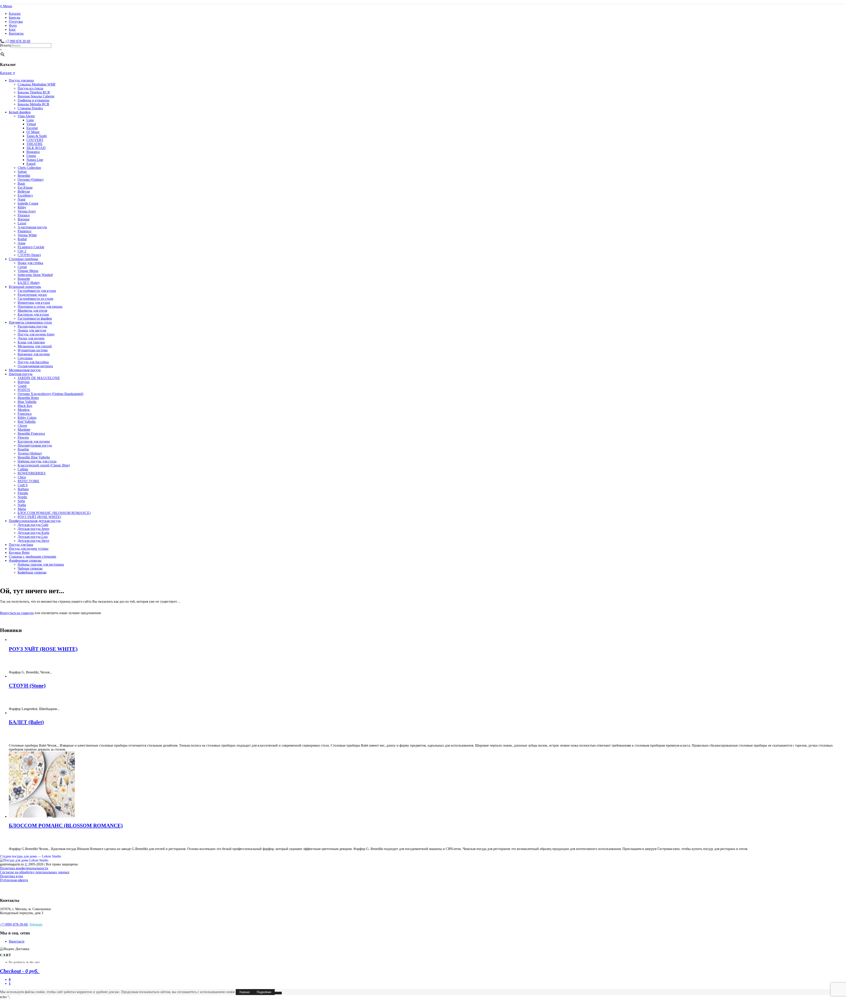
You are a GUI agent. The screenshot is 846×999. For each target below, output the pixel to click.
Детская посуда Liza (33, 537)
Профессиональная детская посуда (35, 521)
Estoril (30, 164)
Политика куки (11, 876)
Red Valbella (26, 421)
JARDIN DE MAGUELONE (39, 378)
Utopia (31, 156)
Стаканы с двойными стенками (32, 556)
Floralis (23, 493)
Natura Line (34, 160)
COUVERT (34, 140)
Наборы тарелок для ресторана (41, 564)
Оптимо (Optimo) (30, 179)
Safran (22, 171)
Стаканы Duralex (30, 108)
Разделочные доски (32, 294)
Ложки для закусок (32, 330)
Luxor (22, 223)
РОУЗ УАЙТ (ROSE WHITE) (39, 517)
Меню (6, 6)
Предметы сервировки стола (30, 322)
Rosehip (23, 449)
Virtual (31, 124)
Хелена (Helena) (30, 453)
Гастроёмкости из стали (35, 298)
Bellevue (24, 191)
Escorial (32, 128)
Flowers (23, 437)
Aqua (21, 243)
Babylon (24, 382)
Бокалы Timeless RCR (34, 92)
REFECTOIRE (28, 481)
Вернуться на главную (17, 613)
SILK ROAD (36, 148)
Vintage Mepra (28, 271)
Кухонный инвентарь (25, 287)
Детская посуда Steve (33, 540)
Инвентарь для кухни (34, 302)
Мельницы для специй (35, 346)
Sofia (21, 501)
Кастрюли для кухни (33, 314)
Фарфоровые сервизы (25, 560)
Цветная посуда (20, 374)
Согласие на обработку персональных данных (34, 872)
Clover (22, 425)
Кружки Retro (19, 552)
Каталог (15, 13)
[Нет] (278, 993)
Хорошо (244, 992)
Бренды (14, 17)
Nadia (22, 505)
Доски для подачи (31, 338)
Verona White (27, 235)
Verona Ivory (27, 211)
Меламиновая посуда (25, 370)
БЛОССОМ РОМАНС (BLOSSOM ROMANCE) (54, 513)
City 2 (22, 251)
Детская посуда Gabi (33, 525)
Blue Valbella (27, 402)
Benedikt (24, 175)
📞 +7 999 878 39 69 (15, 41)
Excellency (25, 195)
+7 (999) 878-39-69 (14, 924)
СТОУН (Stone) (29, 255)
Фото (13, 25)
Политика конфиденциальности (24, 868)
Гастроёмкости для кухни (37, 291)
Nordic (22, 497)
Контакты (16, 33)
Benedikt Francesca (31, 433)
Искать (5, 45)
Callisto (23, 469)
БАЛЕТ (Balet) (28, 283)
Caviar (22, 267)
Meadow (24, 410)
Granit (22, 386)
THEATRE (34, 144)
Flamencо (24, 231)
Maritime (24, 429)
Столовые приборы (23, 259)
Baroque (24, 219)
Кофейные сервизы (32, 572)
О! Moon (32, 132)
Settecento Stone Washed (35, 275)
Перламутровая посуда (35, 445)
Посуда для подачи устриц (28, 548)
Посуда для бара (21, 544)
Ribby (22, 207)
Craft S (23, 485)
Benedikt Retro (28, 398)
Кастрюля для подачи (34, 441)
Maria (22, 509)
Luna (30, 120)
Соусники (25, 358)
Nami (21, 199)
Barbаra (23, 489)
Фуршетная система (33, 350)
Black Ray (25, 406)
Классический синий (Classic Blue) (44, 465)
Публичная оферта (14, 880)
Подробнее (264, 992)
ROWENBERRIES (32, 473)
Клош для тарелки (31, 342)
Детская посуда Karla (33, 533)
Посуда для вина (21, 80)
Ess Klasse (25, 187)
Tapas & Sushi (36, 136)
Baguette (24, 279)
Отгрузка (16, 21)
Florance (24, 215)
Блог (12, 29)
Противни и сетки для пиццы (40, 306)
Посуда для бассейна (33, 362)
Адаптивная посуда (32, 227)
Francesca (25, 414)
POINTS (24, 390)
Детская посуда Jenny (34, 529)
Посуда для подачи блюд (36, 334)
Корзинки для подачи (34, 354)
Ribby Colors (27, 417)
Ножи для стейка (30, 263)
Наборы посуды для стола (37, 461)
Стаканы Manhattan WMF (37, 84)
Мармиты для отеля (32, 310)
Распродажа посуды (32, 326)
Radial (22, 239)
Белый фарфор (20, 112)
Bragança (33, 152)
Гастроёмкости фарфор (35, 318)
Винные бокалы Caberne (36, 96)
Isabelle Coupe (28, 203)
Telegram (35, 924)
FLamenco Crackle (31, 247)
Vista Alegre (26, 116)
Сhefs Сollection (29, 168)
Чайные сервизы (30, 568)
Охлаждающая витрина (35, 366)
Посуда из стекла (30, 88)
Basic (21, 183)
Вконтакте (16, 941)
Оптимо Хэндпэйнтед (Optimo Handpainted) (50, 394)
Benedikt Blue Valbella (34, 457)
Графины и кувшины (33, 100)
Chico (22, 477)
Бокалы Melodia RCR (33, 104)
